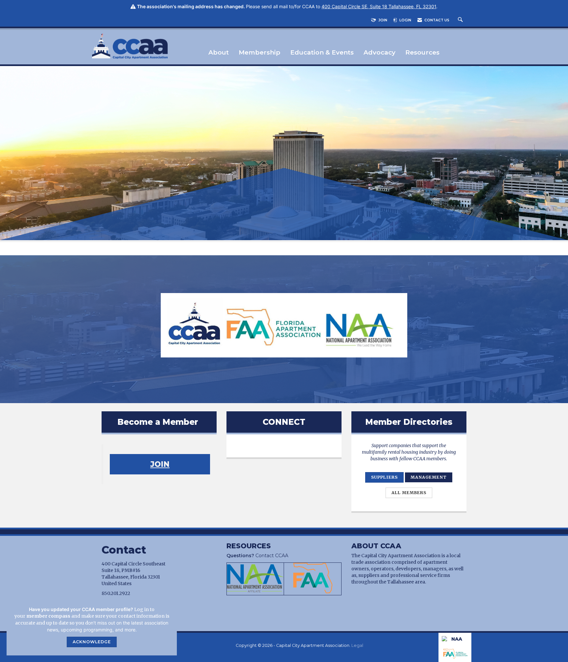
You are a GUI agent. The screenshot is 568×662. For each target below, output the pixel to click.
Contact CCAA (257, 556)
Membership (259, 52)
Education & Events (322, 52)
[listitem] (284, 154)
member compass (48, 616)
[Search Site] (461, 20)
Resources (422, 52)
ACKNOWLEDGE (92, 641)
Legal (357, 645)
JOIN (160, 464)
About (218, 52)
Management (429, 477)
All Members (408, 492)
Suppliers (384, 477)
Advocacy (379, 52)
